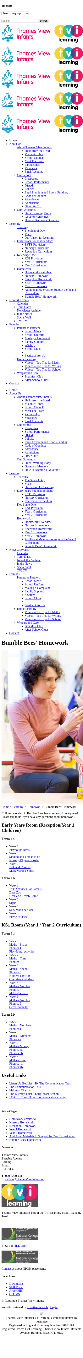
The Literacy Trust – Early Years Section (34, 1093)
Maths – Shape (18, 944)
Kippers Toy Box (19, 975)
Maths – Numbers (20, 1025)
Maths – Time (17, 958)
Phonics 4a (16, 1063)
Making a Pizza (18, 993)
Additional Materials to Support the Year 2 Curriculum (42, 1136)
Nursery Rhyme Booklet (24, 860)
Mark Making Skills (21, 870)
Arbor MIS (16, 1290)
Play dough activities (22, 951)
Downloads (16, 1283)
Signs (12, 902)
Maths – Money (19, 1046)
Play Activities (18, 916)
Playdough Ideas (19, 849)
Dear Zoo (15, 892)
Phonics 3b (16, 1053)
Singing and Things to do (24, 856)
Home (5, 806)
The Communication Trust (25, 1087)
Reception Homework (22, 1125)
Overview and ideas (21, 979)
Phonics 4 (15, 989)
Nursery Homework (21, 1122)
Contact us (8, 1268)
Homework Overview (22, 1119)
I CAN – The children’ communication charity (37, 1097)
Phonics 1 (15, 948)
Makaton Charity (19, 1090)
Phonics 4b (16, 1067)
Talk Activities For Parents (25, 889)
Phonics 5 (15, 1003)
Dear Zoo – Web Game (23, 896)
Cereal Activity (18, 1007)
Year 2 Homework (20, 1132)
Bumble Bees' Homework (25, 1139)
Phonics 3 (15, 972)
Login (54, 1307)
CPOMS (14, 1294)
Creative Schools (37, 1307)
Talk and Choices (19, 867)
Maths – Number (19, 986)
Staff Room (16, 1287)
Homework (34, 806)
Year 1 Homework (20, 1129)
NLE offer (20, 1245)
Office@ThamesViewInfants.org (25, 1179)
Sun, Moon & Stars (21, 909)
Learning (17, 806)
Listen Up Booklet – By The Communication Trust (40, 1083)
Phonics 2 (15, 962)
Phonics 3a (16, 1049)
